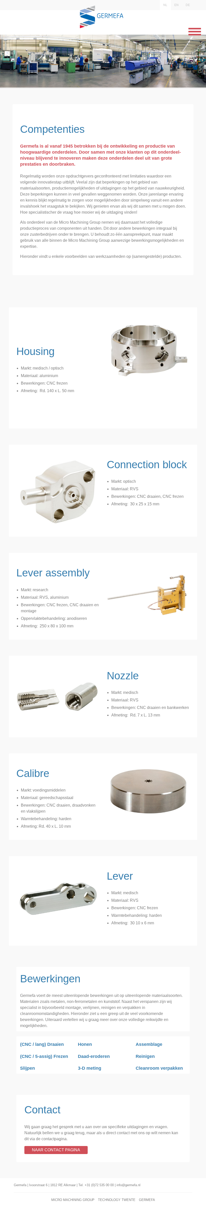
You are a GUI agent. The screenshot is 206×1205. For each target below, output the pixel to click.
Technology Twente (116, 1200)
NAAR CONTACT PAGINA (56, 1150)
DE (188, 5)
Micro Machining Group (72, 1200)
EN (176, 5)
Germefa (147, 1200)
